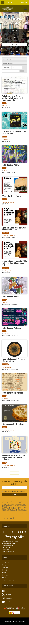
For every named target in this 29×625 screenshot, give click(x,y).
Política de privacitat (8, 580)
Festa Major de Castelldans (12, 392)
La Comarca (5, 562)
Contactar (5, 575)
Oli (14, 37)
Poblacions (14, 34)
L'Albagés (6, 334)
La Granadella (7, 367)
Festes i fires (14, 48)
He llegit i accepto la (14, 491)
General (4, 427)
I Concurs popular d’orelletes (13, 423)
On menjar (5, 570)
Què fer (4, 565)
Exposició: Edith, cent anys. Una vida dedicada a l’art (14, 228)
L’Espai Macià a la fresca (11, 196)
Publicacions (14, 51)
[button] (25, 9)
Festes (4, 103)
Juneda (5, 106)
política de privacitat (19, 491)
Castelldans (6, 139)
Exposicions (5, 232)
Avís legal (5, 577)
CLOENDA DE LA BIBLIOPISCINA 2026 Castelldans (14, 132)
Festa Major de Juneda (10, 296)
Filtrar (21, 71)
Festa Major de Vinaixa (10, 164)
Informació (14, 30)
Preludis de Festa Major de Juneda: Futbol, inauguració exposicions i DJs (12, 97)
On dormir (5, 567)
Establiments (14, 41)
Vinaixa (5, 170)
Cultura (4, 136)
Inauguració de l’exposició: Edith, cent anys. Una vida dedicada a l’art (14, 262)
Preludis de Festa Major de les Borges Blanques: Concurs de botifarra (13, 457)
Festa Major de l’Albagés (11, 327)
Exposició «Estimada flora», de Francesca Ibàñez (13, 360)
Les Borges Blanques (9, 202)
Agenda (14, 44)
